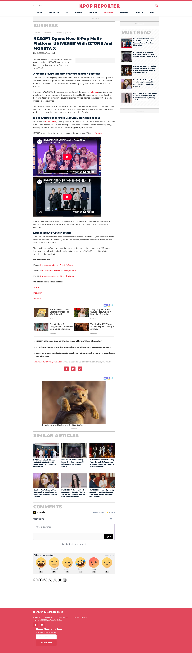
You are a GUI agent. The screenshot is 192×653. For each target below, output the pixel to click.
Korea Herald (50, 122)
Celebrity (54, 12)
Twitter (36, 287)
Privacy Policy (63, 617)
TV (67, 12)
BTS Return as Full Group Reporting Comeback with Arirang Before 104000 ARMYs (145, 55)
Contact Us (49, 617)
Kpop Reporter (55, 362)
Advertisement (96, 18)
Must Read (136, 32)
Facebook (66, 369)
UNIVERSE (47, 33)
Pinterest (80, 369)
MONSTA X (59, 33)
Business (108, 12)
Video (152, 12)
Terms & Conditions (80, 617)
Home (39, 12)
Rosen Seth (50, 53)
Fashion (93, 12)
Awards (124, 12)
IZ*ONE (69, 33)
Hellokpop (94, 92)
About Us (36, 617)
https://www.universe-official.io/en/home (57, 276)
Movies (78, 12)
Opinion (139, 12)
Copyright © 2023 (41, 362)
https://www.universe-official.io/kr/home (57, 265)
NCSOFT (37, 33)
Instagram (37, 293)
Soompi (98, 133)
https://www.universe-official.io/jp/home (59, 271)
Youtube (37, 298)
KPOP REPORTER (100, 6)
